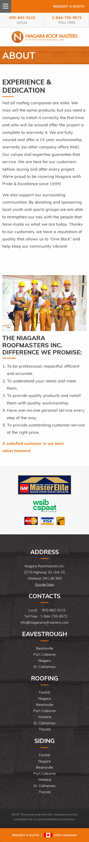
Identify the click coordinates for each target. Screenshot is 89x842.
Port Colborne (45, 654)
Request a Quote (68, 6)
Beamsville (44, 648)
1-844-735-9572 (67, 20)
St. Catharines (44, 667)
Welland (44, 717)
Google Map (44, 584)
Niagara (44, 660)
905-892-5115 (22, 20)
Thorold (44, 729)
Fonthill (44, 692)
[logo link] (44, 484)
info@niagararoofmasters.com (45, 622)
